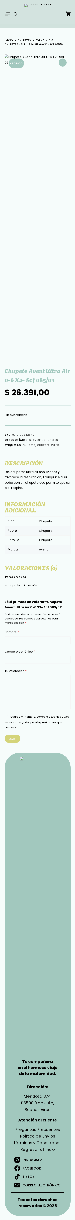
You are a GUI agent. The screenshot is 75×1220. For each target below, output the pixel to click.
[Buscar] (15, 14)
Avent (37, 440)
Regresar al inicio (37, 1149)
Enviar (12, 739)
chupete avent (48, 445)
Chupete (29, 445)
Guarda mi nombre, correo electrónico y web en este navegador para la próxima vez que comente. (37, 722)
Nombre (12, 632)
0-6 (28, 440)
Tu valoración (16, 671)
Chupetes (50, 440)
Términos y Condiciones (37, 1143)
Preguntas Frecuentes (37, 1129)
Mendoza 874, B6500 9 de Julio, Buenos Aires (37, 1102)
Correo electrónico (20, 651)
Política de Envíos (37, 1136)
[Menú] (7, 14)
